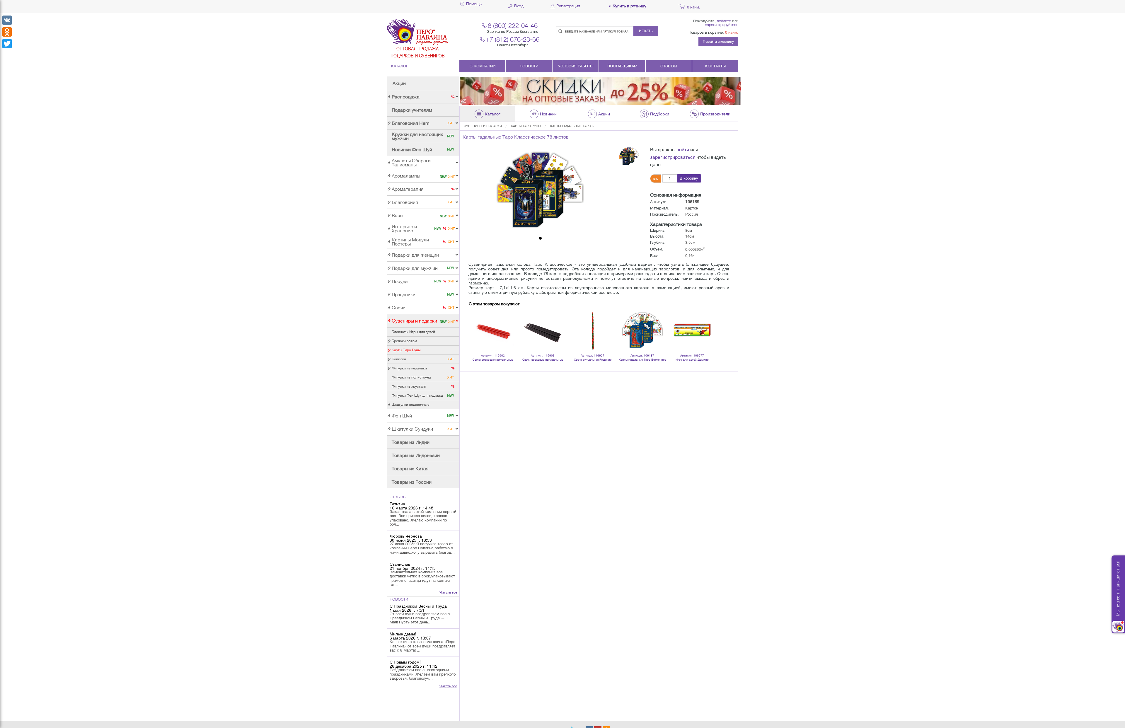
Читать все (448, 592)
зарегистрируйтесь (721, 24)
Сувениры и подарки (483, 126)
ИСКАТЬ (646, 31)
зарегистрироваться (673, 157)
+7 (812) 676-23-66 (512, 39)
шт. (655, 178)
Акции (399, 83)
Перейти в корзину (718, 42)
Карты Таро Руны (526, 126)
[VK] (7, 20)
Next (707, 322)
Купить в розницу (629, 6)
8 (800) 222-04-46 (513, 25)
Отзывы (668, 66)
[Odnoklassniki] (7, 32)
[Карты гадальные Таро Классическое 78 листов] (540, 190)
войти (682, 149)
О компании (482, 66)
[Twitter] (7, 44)
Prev (476, 322)
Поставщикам (622, 66)
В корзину (689, 178)
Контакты (715, 66)
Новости (529, 66)
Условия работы (575, 66)
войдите (724, 20)
